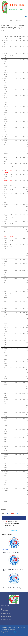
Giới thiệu (18, 20)
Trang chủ (11, 20)
